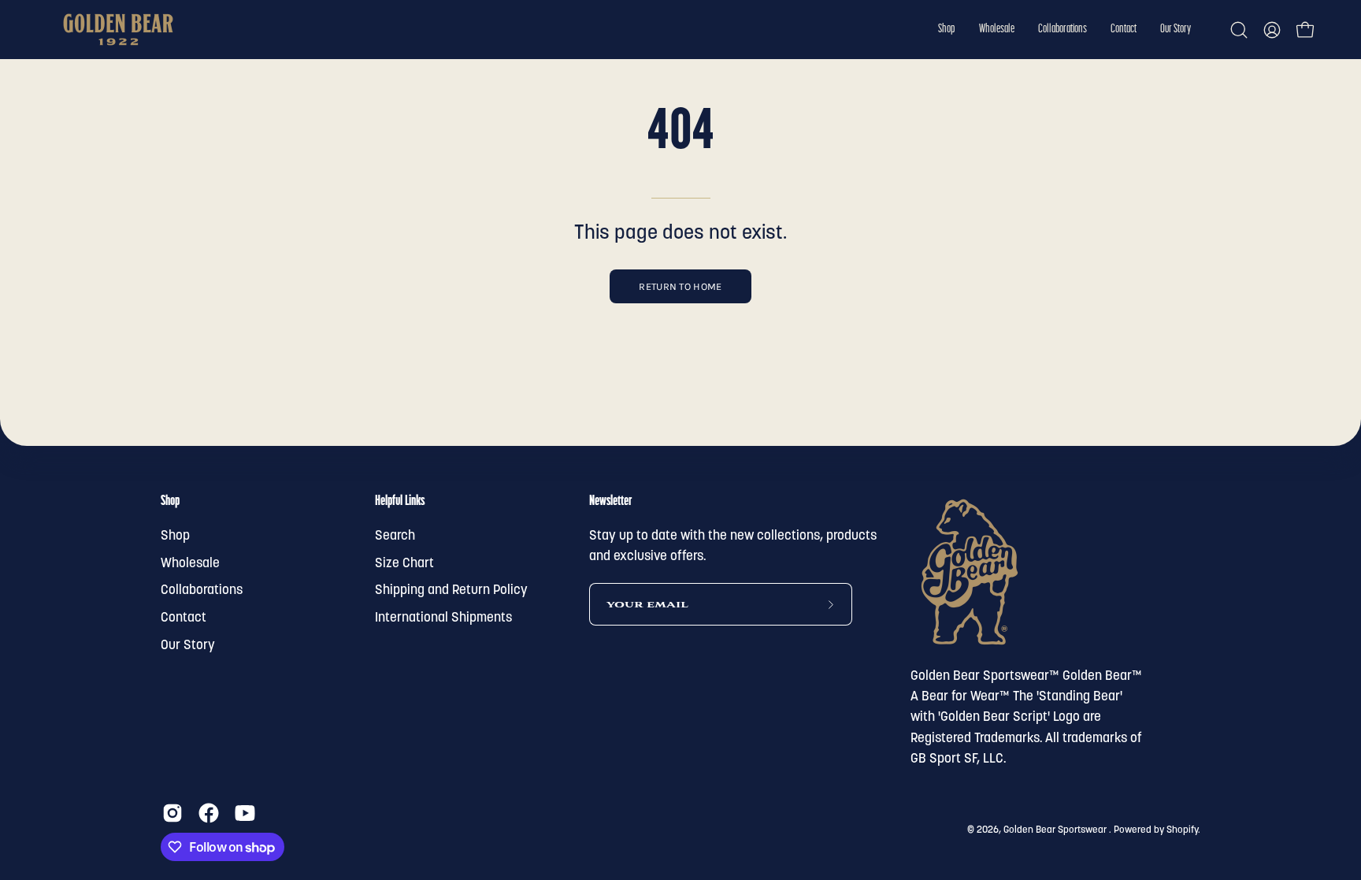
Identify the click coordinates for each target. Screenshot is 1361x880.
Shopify (1182, 830)
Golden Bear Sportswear (1056, 830)
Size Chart (404, 563)
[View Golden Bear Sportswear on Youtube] (245, 813)
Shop (170, 501)
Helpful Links (400, 501)
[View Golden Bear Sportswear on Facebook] (209, 813)
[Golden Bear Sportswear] (118, 29)
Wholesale (190, 563)
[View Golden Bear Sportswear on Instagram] (172, 813)
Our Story (188, 645)
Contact (183, 618)
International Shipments (443, 618)
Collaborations (202, 590)
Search (395, 536)
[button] (946, 29)
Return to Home (680, 286)
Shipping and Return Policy (451, 590)
